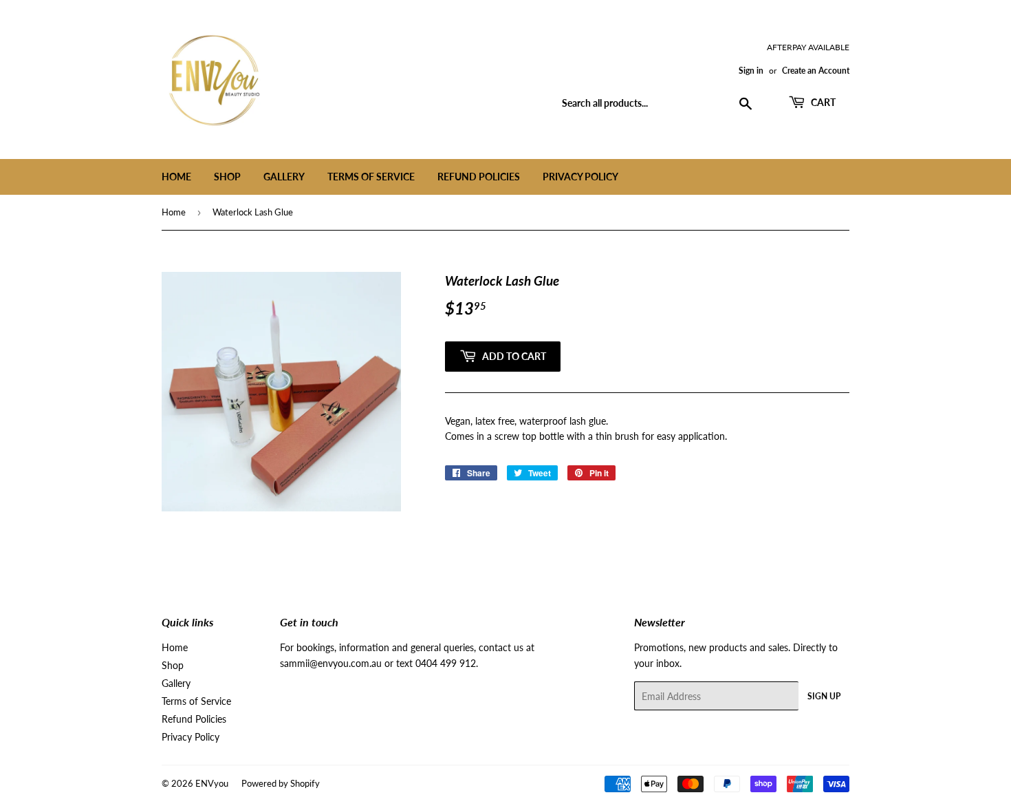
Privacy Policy (580, 176)
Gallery (284, 176)
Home (176, 176)
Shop (227, 176)
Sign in (751, 70)
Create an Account (815, 70)
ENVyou (211, 783)
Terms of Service (371, 176)
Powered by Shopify (280, 783)
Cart (822, 102)
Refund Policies (478, 176)
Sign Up (823, 696)
